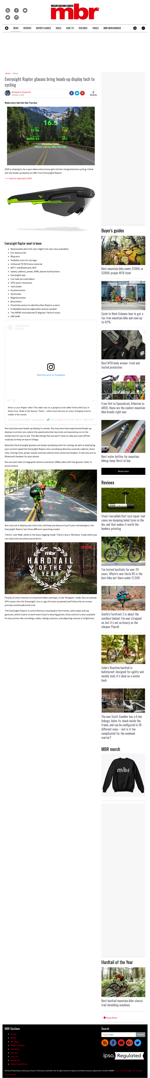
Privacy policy (135, 1071)
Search (141, 1034)
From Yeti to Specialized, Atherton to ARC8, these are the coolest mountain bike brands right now (123, 407)
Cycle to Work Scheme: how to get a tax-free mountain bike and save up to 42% (122, 317)
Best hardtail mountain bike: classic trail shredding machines (122, 1002)
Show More (111, 1017)
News (15, 73)
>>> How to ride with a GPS (18, 178)
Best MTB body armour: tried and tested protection (120, 365)
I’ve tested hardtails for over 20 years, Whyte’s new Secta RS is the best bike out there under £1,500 (121, 573)
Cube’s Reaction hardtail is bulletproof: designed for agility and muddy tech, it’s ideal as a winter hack (122, 673)
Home (7, 73)
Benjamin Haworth (21, 92)
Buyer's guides (112, 230)
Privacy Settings (11, 1074)
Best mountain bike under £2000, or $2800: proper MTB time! (122, 270)
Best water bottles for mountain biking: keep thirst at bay (120, 458)
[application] (51, 568)
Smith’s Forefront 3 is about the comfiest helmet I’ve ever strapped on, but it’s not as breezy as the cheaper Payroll (121, 620)
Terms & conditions (122, 1071)
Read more (123, 471)
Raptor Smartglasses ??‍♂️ (36, 419)
